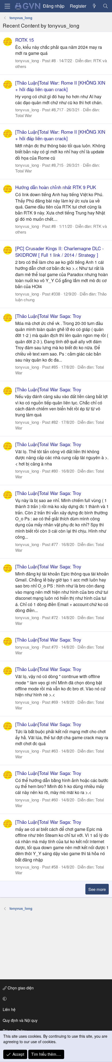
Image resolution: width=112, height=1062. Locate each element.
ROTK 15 (24, 39)
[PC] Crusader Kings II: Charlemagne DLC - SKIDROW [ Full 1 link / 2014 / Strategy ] (59, 251)
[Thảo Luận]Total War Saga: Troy (48, 315)
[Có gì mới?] (94, 6)
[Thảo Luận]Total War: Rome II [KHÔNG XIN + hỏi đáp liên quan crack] (60, 86)
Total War (23, 115)
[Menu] (7, 6)
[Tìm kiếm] (105, 6)
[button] (55, 998)
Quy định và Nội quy (20, 1020)
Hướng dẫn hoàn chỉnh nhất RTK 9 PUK (55, 187)
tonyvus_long (27, 60)
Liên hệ (9, 1009)
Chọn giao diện (20, 988)
